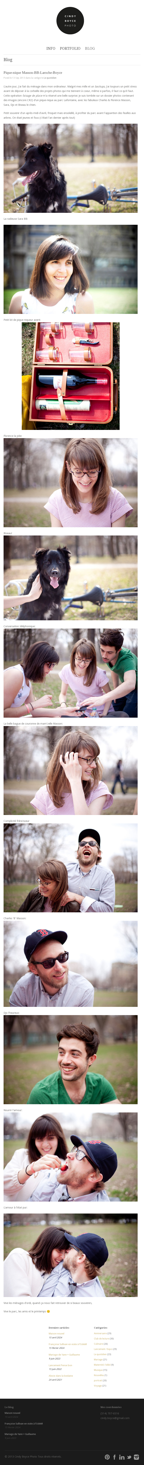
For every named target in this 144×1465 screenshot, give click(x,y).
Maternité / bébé (102, 1365)
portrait (98, 1380)
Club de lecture (101, 1338)
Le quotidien (50, 78)
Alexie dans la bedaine (61, 1375)
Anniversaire (100, 1333)
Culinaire (98, 1344)
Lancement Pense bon (60, 1365)
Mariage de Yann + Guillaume (64, 1354)
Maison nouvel (56, 1333)
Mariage (98, 1359)
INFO (50, 48)
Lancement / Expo (103, 1349)
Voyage (98, 1385)
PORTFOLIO (70, 48)
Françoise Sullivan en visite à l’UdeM (68, 1344)
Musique (98, 1370)
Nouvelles (99, 1375)
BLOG (90, 48)
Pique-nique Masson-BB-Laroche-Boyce (33, 73)
